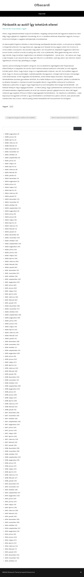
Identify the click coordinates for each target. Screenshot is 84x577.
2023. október (10, 205)
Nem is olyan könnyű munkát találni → (64, 117)
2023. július (9, 214)
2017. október (9, 418)
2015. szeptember (11, 493)
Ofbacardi (42, 5)
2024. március (10, 193)
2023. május (9, 220)
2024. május (9, 187)
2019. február (9, 371)
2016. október (9, 454)
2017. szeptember (11, 421)
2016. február (9, 478)
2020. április (9, 330)
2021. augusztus (10, 282)
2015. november (10, 487)
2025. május (9, 163)
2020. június (9, 324)
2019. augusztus (10, 353)
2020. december (10, 306)
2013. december (10, 555)
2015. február (9, 513)
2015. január (9, 516)
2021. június (9, 288)
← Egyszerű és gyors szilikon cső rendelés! (21, 117)
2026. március (10, 143)
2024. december (10, 178)
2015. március (10, 510)
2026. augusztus (11, 134)
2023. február (10, 229)
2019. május (9, 362)
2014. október (9, 525)
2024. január (9, 196)
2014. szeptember (11, 528)
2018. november (10, 380)
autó (11, 106)
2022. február (10, 264)
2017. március (10, 439)
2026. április (9, 140)
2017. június (9, 430)
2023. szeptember (11, 208)
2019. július (9, 356)
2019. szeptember (11, 350)
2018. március (10, 404)
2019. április (9, 365)
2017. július (9, 427)
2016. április (9, 472)
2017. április (9, 436)
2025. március (10, 169)
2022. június (9, 252)
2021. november (10, 273)
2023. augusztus (11, 211)
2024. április (9, 190)
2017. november (10, 415)
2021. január (9, 303)
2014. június (9, 537)
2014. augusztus (10, 531)
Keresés (77, 128)
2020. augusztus (11, 318)
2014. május (9, 540)
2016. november (10, 451)
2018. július (9, 392)
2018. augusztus (10, 389)
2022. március (10, 261)
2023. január (9, 232)
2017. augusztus (10, 424)
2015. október (9, 490)
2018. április (9, 401)
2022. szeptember (11, 244)
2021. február (9, 300)
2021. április (9, 294)
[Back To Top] (81, 572)
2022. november (10, 238)
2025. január (9, 175)
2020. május (9, 327)
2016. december (10, 448)
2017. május (9, 433)
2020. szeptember (11, 315)
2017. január (9, 445)
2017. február (9, 442)
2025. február (9, 172)
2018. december (10, 377)
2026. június (9, 137)
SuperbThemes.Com (28, 572)
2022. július (9, 249)
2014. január (9, 552)
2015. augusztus (10, 496)
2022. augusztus (11, 247)
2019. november (10, 344)
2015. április (9, 507)
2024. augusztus (11, 181)
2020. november (10, 309)
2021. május (9, 291)
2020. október (10, 312)
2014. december (10, 519)
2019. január (9, 374)
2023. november (10, 202)
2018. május (9, 398)
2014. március (10, 546)
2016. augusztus (10, 460)
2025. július (9, 161)
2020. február (10, 335)
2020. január (9, 338)
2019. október (9, 347)
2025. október (10, 155)
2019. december (10, 341)
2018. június (9, 395)
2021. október (9, 276)
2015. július (9, 499)
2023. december (10, 199)
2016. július (9, 463)
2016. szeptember (11, 457)
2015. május (9, 504)
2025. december (10, 149)
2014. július (9, 534)
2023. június (9, 217)
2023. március (10, 226)
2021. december (10, 270)
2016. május (9, 469)
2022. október (10, 241)
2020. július (9, 321)
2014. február (9, 549)
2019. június (9, 359)
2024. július (9, 184)
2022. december (10, 235)
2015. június (9, 501)
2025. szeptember (11, 158)
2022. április (9, 258)
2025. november (10, 152)
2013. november (10, 558)
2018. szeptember (11, 386)
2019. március (10, 368)
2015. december (10, 484)
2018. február (9, 407)
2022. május (9, 255)
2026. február (10, 146)
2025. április (9, 166)
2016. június (9, 466)
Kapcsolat (42, 14)
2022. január (9, 267)
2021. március (10, 297)
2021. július (9, 285)
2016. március (10, 475)
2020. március (10, 332)
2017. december (10, 413)
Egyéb (24, 29)
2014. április (9, 543)
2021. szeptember (11, 279)
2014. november (10, 522)
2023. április (9, 223)
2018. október (9, 383)
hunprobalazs (16, 29)
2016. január (9, 481)
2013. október (9, 561)
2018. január (9, 410)
